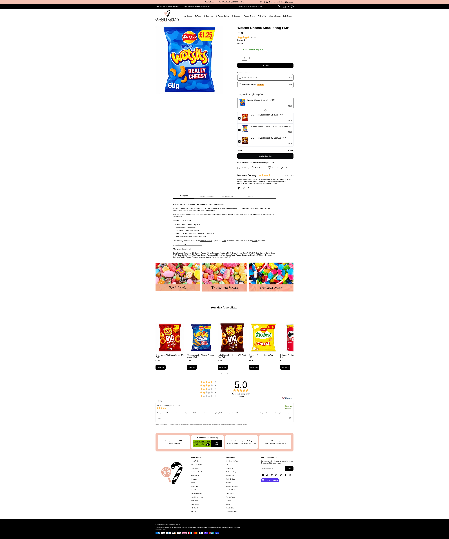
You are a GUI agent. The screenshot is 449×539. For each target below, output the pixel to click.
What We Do (230, 475)
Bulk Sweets (194, 508)
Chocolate (194, 479)
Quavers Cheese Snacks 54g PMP (261, 356)
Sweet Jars (194, 490)
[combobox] (256, 6)
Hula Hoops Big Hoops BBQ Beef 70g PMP (232, 356)
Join (289, 468)
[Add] (249, 58)
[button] (275, 2)
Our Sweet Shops (231, 472)
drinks (224, 241)
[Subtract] (239, 58)
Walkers (240, 43)
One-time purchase (249, 77)
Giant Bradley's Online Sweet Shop (165, 524)
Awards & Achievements (233, 490)
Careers (228, 501)
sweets (254, 241)
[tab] (183, 196)
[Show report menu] (290, 418)
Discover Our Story (232, 486)
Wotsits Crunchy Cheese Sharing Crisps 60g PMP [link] (270, 126)
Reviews (228, 483)
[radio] (240, 77)
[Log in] (292, 6)
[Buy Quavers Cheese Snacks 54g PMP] (263, 337)
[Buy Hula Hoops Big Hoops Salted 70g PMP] (170, 337)
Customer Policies (231, 511)
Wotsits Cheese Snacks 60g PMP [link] (261, 100)
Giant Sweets (195, 475)
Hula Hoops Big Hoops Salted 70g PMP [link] (266, 115)
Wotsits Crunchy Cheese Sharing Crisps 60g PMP (200, 356)
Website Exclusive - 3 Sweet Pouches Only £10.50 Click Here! (224, 2)
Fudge (193, 483)
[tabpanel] (224, 229)
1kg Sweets (194, 501)
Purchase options (243, 73)
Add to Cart (265, 65)
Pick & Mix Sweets (196, 465)
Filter (160, 401)
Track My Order (230, 479)
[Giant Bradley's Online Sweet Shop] (167, 16)
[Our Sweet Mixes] (271, 277)
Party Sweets (195, 504)
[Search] (279, 6)
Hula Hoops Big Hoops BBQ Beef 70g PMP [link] (268, 138)
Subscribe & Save (253, 85)
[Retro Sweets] (178, 277)
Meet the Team (230, 497)
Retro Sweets (195, 468)
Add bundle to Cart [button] (265, 156)
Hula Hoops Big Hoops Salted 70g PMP (170, 356)
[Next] (227, 373)
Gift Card (193, 511)
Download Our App (232, 461)
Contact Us (229, 468)
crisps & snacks (206, 241)
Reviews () (241, 40)
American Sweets (196, 493)
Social (228, 504)
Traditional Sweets (196, 472)
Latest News (230, 493)
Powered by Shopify (161, 529)
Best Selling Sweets (197, 497)
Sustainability (230, 508)
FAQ (227, 465)
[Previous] (221, 373)
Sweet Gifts (194, 486)
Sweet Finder (195, 461)
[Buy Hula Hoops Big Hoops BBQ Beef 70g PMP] (232, 337)
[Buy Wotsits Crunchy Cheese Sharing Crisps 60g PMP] (201, 337)
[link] (242, 103)
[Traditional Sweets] (224, 277)
